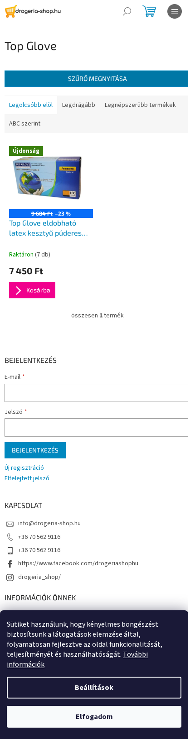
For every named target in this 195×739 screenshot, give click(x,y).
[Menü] (175, 11)
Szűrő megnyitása (97, 78)
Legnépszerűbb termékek (140, 105)
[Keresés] (127, 11)
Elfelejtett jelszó (27, 478)
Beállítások (94, 688)
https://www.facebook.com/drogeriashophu (78, 563)
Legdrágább (78, 105)
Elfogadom (94, 717)
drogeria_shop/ (39, 577)
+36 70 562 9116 (39, 537)
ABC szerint (24, 123)
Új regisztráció (24, 468)
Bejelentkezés (35, 450)
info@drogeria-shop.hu (49, 523)
